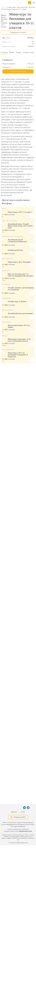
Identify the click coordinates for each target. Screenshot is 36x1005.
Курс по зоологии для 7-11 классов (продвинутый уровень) (20, 275)
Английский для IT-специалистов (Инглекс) (17, 240)
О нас (23, 812)
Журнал (14, 812)
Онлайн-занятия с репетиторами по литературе (21, 288)
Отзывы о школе (28, 52)
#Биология (9, 259)
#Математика (10, 349)
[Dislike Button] (33, 43)
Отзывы (18, 52)
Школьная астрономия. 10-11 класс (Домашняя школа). (19, 340)
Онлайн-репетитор (15, 250)
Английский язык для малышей (20, 313)
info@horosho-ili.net (25, 831)
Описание (4, 52)
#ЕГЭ (3, 221)
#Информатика (18, 236)
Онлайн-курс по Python (17, 301)
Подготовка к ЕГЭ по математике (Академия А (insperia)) (18, 354)
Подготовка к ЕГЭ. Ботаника (19, 262)
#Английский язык (11, 221)
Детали (11, 52)
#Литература (6, 284)
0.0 (30, 46)
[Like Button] (33, 41)
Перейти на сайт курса (18, 71)
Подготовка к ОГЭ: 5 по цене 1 (20, 212)
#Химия (8, 322)
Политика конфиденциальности (18, 843)
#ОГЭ (4, 209)
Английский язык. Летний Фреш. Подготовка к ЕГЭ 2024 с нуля (20, 226)
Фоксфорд (30, 37)
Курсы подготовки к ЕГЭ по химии (19, 326)
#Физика (4, 336)
